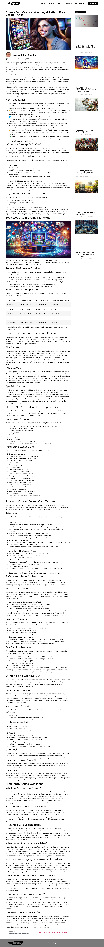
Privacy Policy (79, 3)
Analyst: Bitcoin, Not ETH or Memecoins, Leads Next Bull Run (86, 47)
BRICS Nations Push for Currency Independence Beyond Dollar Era (84, 172)
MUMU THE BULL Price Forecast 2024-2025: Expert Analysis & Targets (86, 89)
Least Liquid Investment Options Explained (84, 131)
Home (43, 3)
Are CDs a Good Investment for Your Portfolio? (86, 213)
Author (59, 3)
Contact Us (68, 3)
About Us (51, 3)
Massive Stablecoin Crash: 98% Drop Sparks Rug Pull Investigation (85, 254)
